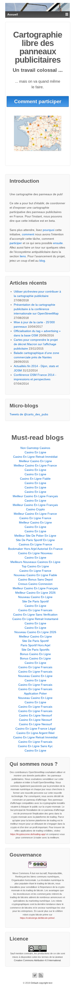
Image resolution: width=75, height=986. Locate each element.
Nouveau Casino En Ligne (35, 597)
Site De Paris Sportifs (35, 649)
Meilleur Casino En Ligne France (35, 465)
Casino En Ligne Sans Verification (35, 614)
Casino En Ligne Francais (35, 610)
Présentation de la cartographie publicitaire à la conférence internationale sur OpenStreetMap (36, 309)
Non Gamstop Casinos (35, 448)
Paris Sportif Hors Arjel (35, 645)
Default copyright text (41, 983)
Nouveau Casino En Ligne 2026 (35, 632)
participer (16, 243)
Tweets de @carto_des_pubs (29, 414)
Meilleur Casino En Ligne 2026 (35, 592)
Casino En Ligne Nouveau (35, 553)
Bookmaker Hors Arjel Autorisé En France (35, 548)
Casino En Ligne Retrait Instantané (35, 619)
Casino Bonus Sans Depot (35, 579)
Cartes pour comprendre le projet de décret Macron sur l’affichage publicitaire (36, 344)
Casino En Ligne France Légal (35, 728)
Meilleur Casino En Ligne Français (35, 496)
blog (42, 260)
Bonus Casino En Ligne (35, 654)
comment (28, 234)
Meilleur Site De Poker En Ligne (35, 535)
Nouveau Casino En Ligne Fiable (35, 575)
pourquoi (48, 230)
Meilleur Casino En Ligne (35, 461)
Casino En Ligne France (35, 518)
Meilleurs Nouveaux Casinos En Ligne (35, 562)
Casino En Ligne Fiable (35, 478)
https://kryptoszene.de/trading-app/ (28, 834)
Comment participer (37, 101)
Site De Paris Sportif (35, 601)
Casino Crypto (35, 509)
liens (23, 256)
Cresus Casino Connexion (35, 584)
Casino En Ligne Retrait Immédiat (35, 456)
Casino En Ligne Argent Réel (35, 733)
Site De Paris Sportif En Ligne (35, 540)
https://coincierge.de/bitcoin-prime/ (37, 918)
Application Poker (35, 693)
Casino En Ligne (35, 452)
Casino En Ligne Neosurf (35, 715)
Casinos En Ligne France (35, 544)
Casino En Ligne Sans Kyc (35, 746)
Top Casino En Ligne (35, 566)
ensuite (58, 243)
